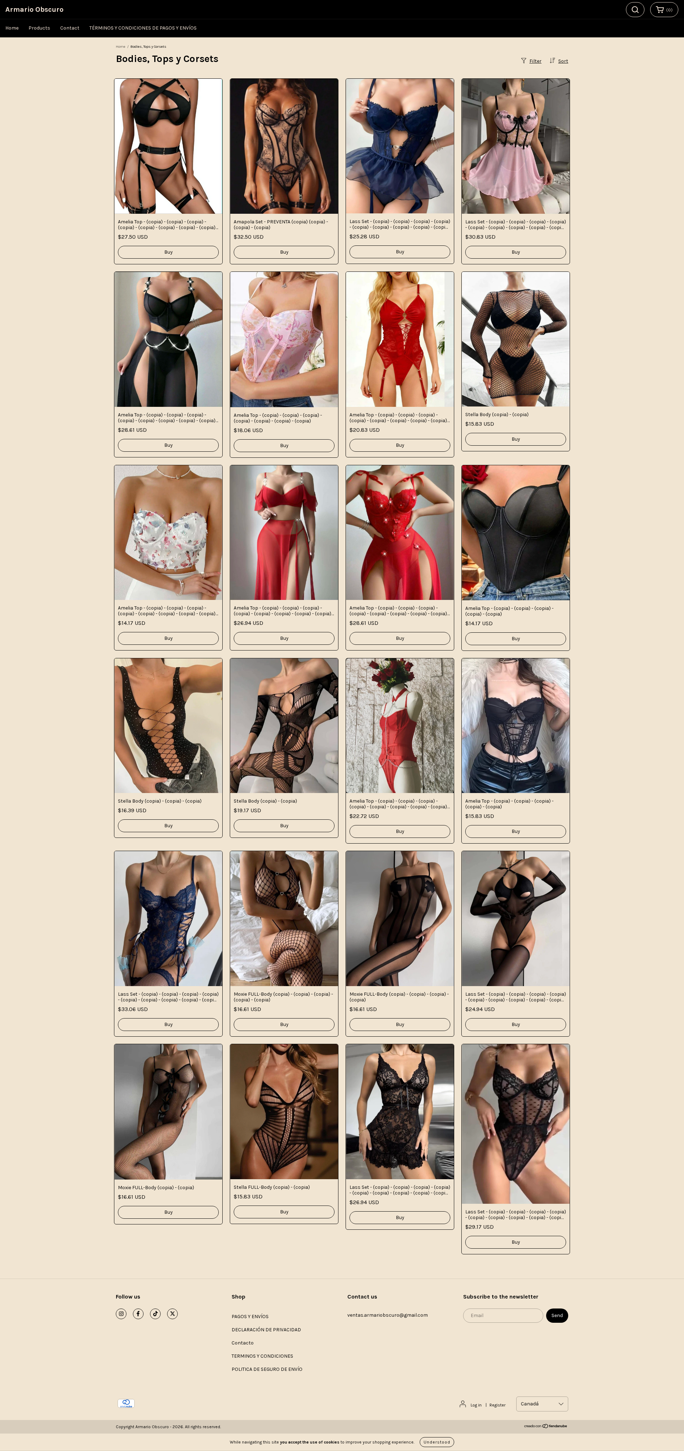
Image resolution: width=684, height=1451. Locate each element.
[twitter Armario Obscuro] (172, 1314)
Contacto (243, 1343)
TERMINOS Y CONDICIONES (262, 1356)
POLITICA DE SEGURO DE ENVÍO (267, 1369)
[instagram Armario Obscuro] (121, 1314)
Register (497, 1405)
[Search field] (635, 9)
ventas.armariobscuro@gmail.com (387, 1315)
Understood (437, 1442)
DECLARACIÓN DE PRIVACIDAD (266, 1330)
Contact (69, 28)
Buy (168, 252)
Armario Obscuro (34, 9)
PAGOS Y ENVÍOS (250, 1316)
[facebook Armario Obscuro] (138, 1314)
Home (12, 28)
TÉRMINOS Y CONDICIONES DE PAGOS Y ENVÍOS (143, 28)
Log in (476, 1405)
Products (39, 28)
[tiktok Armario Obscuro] (155, 1314)
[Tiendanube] (546, 1427)
